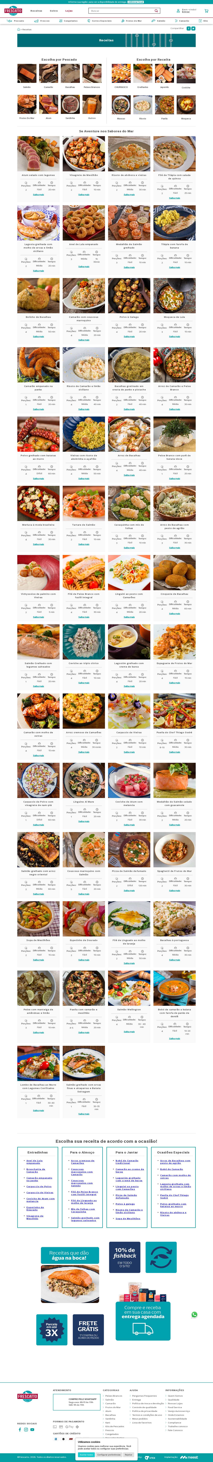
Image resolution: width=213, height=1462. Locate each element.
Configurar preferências (109, 1454)
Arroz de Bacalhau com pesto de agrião (175, 1162)
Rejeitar (128, 1454)
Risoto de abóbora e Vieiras (173, 1214)
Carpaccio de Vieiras (40, 1192)
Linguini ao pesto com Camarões (127, 1188)
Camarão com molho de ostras (175, 1177)
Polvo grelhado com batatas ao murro (173, 1205)
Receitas (26, 29)
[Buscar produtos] (156, 10)
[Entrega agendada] (143, 1346)
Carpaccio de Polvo (39, 1186)
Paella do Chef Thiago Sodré (174, 1197)
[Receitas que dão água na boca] (70, 1309)
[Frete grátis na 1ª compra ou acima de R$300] (88, 1346)
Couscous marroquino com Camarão (82, 1172)
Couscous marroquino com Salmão (82, 1183)
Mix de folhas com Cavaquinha (83, 1210)
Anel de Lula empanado (35, 1162)
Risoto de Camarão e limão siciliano (129, 1211)
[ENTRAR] (187, 10)
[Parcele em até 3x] (51, 1346)
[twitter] (193, 28)
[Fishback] (161, 1273)
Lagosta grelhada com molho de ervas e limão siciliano (175, 1186)
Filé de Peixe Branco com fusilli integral (84, 1193)
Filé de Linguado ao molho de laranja (84, 1202)
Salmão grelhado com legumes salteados (85, 1219)
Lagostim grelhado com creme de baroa (129, 1179)
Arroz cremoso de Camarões (83, 1162)
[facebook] (189, 28)
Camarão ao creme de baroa (130, 1171)
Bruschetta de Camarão (36, 1171)
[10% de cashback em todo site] (124, 1273)
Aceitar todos (86, 1454)
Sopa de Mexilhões (128, 1218)
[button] (106, 2)
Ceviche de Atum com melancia (41, 1200)
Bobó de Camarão (171, 1169)
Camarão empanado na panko (39, 1179)
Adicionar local (135, 2)
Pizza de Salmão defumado (126, 1197)
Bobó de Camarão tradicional (127, 1162)
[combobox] (124, 11)
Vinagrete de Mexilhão (35, 1217)
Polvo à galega (125, 1204)
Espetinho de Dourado (35, 1209)
